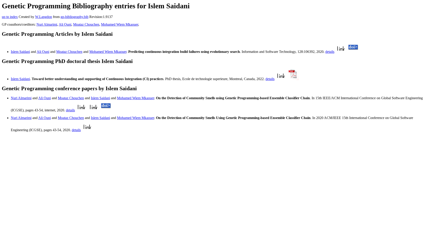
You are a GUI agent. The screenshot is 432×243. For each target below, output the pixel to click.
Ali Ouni (65, 24)
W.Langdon (43, 17)
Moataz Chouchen (86, 24)
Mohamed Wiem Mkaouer (119, 24)
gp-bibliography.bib (74, 17)
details (329, 52)
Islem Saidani (20, 52)
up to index (10, 17)
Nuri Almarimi (46, 24)
